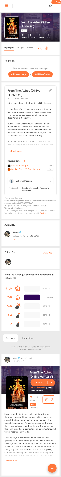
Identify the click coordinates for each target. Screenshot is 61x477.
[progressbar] (32, 297)
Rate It (39, 382)
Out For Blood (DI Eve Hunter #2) (26, 169)
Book (32, 405)
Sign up (58, 2)
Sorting (9, 338)
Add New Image (18, 74)
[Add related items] (23, 160)
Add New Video (42, 74)
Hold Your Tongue (19, 165)
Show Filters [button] (28, 338)
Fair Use (43, 213)
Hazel (16, 232)
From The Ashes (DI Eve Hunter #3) (42, 375)
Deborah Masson (38, 387)
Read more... (16, 151)
